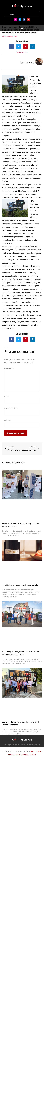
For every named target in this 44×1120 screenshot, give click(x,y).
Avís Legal (7, 745)
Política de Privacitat (33, 745)
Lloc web (7, 420)
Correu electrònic (11, 408)
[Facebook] (24, 19)
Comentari (8, 368)
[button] (11, 46)
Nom (6, 396)
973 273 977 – (36, 751)
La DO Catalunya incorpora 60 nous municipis (20, 585)
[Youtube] (28, 19)
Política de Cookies (19, 745)
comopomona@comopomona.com (22, 754)
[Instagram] (15, 19)
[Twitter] (20, 19)
